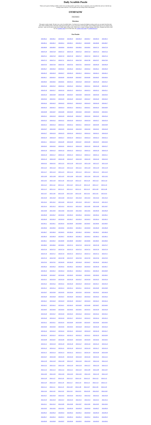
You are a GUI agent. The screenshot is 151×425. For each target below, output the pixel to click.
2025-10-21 (53, 202)
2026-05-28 (96, 81)
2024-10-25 (61, 395)
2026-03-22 (53, 120)
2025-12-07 (61, 176)
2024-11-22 (95, 378)
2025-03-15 (87, 318)
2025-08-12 (105, 236)
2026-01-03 (105, 159)
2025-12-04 (87, 176)
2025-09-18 (61, 219)
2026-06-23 (79, 69)
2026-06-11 (44, 77)
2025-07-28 (96, 245)
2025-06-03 (87, 275)
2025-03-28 (44, 314)
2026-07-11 (61, 60)
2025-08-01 (61, 245)
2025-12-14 (70, 172)
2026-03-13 (61, 124)
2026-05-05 (87, 94)
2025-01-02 (87, 357)
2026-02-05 (96, 142)
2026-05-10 (44, 94)
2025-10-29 (53, 197)
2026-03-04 (70, 129)
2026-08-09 (87, 43)
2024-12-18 (79, 365)
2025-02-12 (79, 335)
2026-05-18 (44, 90)
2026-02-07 (78, 142)
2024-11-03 (52, 391)
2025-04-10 (70, 305)
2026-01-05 (87, 159)
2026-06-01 (61, 81)
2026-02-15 (79, 137)
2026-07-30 (105, 47)
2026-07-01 (79, 64)
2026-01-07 (70, 159)
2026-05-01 (53, 99)
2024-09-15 (61, 417)
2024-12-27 (70, 361)
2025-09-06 (96, 223)
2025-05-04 (70, 292)
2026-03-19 (79, 120)
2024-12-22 (44, 365)
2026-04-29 (70, 99)
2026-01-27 (105, 146)
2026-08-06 (44, 47)
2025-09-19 (53, 219)
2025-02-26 (96, 326)
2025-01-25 (96, 344)
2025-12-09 (44, 176)
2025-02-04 (79, 339)
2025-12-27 (96, 163)
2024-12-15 (105, 365)
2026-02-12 (105, 137)
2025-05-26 (87, 279)
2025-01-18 (87, 348)
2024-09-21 (79, 412)
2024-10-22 (87, 395)
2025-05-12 (70, 288)
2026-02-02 (53, 146)
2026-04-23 (53, 103)
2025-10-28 (61, 197)
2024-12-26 (79, 361)
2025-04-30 (105, 292)
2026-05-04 (96, 94)
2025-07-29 (87, 245)
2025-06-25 (105, 262)
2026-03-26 (87, 116)
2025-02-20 (79, 331)
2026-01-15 (70, 155)
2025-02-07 (53, 339)
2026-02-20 (105, 133)
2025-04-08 (87, 305)
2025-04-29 (44, 296)
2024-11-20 (44, 382)
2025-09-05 (105, 223)
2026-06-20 (105, 69)
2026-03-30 (53, 116)
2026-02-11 (44, 142)
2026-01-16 (61, 155)
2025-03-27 (53, 314)
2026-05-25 (53, 86)
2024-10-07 (78, 404)
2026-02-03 (44, 146)
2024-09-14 (70, 417)
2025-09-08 (78, 223)
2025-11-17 (95, 185)
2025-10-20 (61, 202)
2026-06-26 (53, 69)
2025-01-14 (53, 352)
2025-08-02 (53, 245)
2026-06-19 (44, 73)
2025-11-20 (70, 185)
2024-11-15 (87, 382)
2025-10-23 (105, 197)
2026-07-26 (70, 51)
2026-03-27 (79, 116)
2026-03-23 (44, 120)
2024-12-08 (96, 369)
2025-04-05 (44, 309)
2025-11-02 (87, 193)
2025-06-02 (96, 275)
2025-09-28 (44, 215)
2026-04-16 (44, 107)
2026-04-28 (79, 99)
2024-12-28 (61, 361)
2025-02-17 (105, 331)
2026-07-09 (78, 60)
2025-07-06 (79, 258)
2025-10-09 (87, 206)
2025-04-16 (87, 301)
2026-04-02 (96, 112)
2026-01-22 (79, 150)
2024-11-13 (104, 382)
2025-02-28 (79, 326)
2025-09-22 (96, 215)
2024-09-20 (87, 412)
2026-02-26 (53, 133)
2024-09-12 (87, 417)
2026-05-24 (61, 86)
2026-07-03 (61, 64)
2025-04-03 (61, 309)
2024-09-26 (105, 408)
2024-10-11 (44, 404)
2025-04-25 (79, 296)
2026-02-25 (61, 133)
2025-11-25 (95, 180)
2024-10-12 (105, 399)
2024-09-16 (53, 417)
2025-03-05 (105, 322)
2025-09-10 (61, 223)
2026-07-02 (70, 64)
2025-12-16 (53, 172)
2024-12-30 (44, 361)
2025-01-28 (70, 344)
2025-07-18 (44, 253)
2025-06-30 (61, 262)
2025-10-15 (105, 202)
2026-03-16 (105, 120)
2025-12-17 (44, 172)
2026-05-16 (61, 90)
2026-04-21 (70, 103)
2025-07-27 (105, 245)
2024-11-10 (61, 387)
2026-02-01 (61, 146)
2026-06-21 (96, 69)
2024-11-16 (78, 382)
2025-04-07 (96, 305)
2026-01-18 (44, 155)
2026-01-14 (79, 155)
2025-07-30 (79, 245)
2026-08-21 (53, 38)
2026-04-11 (87, 107)
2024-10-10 (52, 404)
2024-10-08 (70, 404)
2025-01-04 (70, 357)
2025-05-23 (44, 283)
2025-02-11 (87, 335)
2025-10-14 (44, 206)
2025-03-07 (87, 322)
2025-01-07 (44, 357)
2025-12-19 (96, 167)
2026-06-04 (105, 77)
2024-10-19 (44, 399)
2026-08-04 (61, 47)
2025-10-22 (44, 202)
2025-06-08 (44, 275)
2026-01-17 (53, 155)
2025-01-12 (70, 352)
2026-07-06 (105, 60)
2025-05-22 (53, 283)
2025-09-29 (105, 210)
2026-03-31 (44, 116)
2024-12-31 (105, 357)
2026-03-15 (44, 124)
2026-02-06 (87, 142)
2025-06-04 (79, 275)
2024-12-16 (96, 365)
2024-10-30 (87, 391)
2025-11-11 (78, 189)
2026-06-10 (52, 77)
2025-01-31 (44, 344)
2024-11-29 (105, 374)
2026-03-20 (70, 120)
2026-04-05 (70, 112)
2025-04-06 (105, 305)
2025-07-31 (70, 245)
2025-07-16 (61, 253)
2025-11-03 (78, 193)
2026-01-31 (70, 146)
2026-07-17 (79, 56)
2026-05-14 (79, 90)
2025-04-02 (70, 309)
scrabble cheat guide (82, 28)
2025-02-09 (105, 335)
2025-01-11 (78, 352)
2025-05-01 (96, 292)
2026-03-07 (44, 129)
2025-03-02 (61, 326)
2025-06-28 (79, 262)
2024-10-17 (61, 399)
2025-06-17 (105, 266)
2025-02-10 (96, 335)
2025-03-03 (53, 326)
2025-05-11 (78, 288)
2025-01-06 (53, 357)
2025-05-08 (105, 288)
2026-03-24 (105, 116)
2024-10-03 (44, 408)
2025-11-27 (78, 180)
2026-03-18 (87, 120)
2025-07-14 (79, 253)
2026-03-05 (61, 129)
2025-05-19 (79, 283)
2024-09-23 (61, 412)
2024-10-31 (78, 391)
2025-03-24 (79, 314)
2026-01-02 (44, 163)
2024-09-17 (44, 417)
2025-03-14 (96, 318)
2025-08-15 (79, 236)
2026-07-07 (96, 60)
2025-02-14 (61, 335)
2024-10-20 (105, 395)
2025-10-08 (96, 206)
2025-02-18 (96, 331)
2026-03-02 (87, 129)
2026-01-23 (70, 150)
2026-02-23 (79, 133)
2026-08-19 (70, 38)
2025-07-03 (105, 258)
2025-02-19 (87, 331)
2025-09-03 (53, 228)
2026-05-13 (87, 90)
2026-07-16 (87, 56)
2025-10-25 (87, 197)
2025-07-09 (53, 258)
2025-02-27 (87, 326)
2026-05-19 (105, 86)
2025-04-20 (53, 301)
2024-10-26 (53, 395)
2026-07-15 (96, 56)
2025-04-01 (79, 309)
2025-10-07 (105, 206)
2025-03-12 (44, 322)
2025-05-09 (96, 288)
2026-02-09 (61, 142)
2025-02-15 (53, 335)
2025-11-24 (104, 180)
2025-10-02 (79, 210)
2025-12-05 (79, 176)
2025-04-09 (78, 305)
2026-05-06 (79, 94)
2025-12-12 (87, 172)
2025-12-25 (44, 167)
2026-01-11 (105, 155)
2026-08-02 (79, 47)
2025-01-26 (87, 344)
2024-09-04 (87, 421)
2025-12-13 (79, 172)
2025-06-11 (87, 271)
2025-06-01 (105, 275)
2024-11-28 (44, 378)
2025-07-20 (96, 249)
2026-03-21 (61, 120)
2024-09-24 (53, 412)
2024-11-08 (78, 387)
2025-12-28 (87, 163)
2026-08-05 (53, 47)
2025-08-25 (61, 232)
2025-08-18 (53, 236)
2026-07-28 (53, 51)
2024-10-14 (87, 399)
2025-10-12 (61, 206)
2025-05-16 (105, 283)
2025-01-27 (79, 344)
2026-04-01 (105, 112)
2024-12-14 (44, 369)
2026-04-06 (61, 112)
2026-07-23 (96, 51)
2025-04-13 (44, 305)
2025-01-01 (96, 357)
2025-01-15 (44, 352)
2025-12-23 (61, 167)
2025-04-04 (53, 309)
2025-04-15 (96, 301)
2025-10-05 (53, 210)
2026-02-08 (70, 142)
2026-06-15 (79, 73)
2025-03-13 (105, 318)
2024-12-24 (96, 361)
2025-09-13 (105, 219)
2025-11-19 (78, 185)
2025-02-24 (44, 331)
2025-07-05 (87, 258)
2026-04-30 (61, 99)
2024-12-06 (44, 374)
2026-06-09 (61, 77)
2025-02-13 (70, 335)
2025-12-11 (96, 172)
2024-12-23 (105, 361)
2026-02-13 (96, 137)
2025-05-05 (61, 292)
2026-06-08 (70, 77)
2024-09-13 (79, 417)
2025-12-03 (96, 176)
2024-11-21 (104, 378)
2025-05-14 (53, 288)
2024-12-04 (61, 374)
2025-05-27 (79, 279)
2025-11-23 (44, 185)
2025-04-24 (87, 296)
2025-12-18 (105, 167)
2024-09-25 (44, 412)
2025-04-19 (61, 301)
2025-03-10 (61, 322)
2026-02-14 (87, 137)
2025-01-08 (105, 352)
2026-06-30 (87, 64)
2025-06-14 (61, 271)
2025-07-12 (96, 253)
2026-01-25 (53, 150)
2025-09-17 (70, 219)
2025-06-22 (61, 266)
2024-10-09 (61, 404)
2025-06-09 (105, 271)
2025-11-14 (52, 189)
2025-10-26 (79, 197)
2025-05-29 (61, 279)
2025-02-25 (105, 326)
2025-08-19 (44, 236)
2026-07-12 (53, 60)
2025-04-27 (61, 296)
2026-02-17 (61, 137)
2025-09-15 (87, 219)
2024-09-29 (79, 408)
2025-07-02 (44, 262)
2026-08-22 (44, 38)
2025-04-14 (105, 301)
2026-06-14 (87, 73)
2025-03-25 (70, 314)
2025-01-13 (61, 352)
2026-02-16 (70, 137)
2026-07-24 (87, 51)
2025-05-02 (87, 292)
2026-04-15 (53, 107)
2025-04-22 (105, 296)
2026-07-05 (44, 64)
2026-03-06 (53, 129)
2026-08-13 (53, 43)
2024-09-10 (105, 417)
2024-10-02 (53, 408)
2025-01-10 (87, 352)
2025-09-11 (52, 223)
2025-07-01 (53, 262)
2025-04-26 (70, 296)
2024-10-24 (70, 395)
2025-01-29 (61, 344)
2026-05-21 (87, 86)
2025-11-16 (104, 185)
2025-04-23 (96, 296)
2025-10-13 (53, 206)
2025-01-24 (105, 344)
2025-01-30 (53, 344)
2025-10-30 (44, 197)
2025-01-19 (79, 348)
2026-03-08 (105, 124)
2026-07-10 (70, 60)
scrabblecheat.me (92, 28)
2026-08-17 (87, 38)
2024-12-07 (105, 369)
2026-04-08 (44, 112)
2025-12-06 (70, 176)
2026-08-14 (44, 43)
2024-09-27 (96, 408)
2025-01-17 (96, 348)
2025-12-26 (105, 163)
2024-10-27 (44, 395)
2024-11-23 (87, 378)
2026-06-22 (87, 69)
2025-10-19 (70, 202)
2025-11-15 (44, 189)
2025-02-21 (70, 331)
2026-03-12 (70, 124)
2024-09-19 (96, 412)
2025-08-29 (96, 228)
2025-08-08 (70, 241)
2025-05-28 (70, 279)
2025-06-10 (96, 271)
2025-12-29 (79, 163)
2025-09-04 (44, 228)
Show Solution (75, 16)
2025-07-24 (61, 249)
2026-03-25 (96, 116)
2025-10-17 (87, 202)
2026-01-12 (96, 155)
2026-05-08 (61, 94)
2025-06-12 (79, 271)
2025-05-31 (44, 279)
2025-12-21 (79, 167)
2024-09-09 (44, 421)
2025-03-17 (70, 318)
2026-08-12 (61, 43)
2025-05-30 (53, 279)
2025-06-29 (70, 262)
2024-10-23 (79, 395)
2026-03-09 (96, 124)
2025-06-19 (87, 266)
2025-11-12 (70, 189)
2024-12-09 (87, 369)
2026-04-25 (105, 99)
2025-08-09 (61, 241)
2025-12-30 (70, 163)
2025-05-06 (53, 292)
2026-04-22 (61, 103)
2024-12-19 (70, 365)
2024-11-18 (61, 382)
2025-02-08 (44, 339)
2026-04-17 (105, 103)
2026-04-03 (87, 112)
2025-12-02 (105, 176)
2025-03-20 (44, 318)
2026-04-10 (96, 107)
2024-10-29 (96, 391)
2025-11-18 (87, 185)
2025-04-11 (61, 305)
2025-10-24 (96, 197)
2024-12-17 (87, 365)
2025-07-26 (44, 249)
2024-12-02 (79, 374)
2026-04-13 (70, 107)
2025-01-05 (61, 357)
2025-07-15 (70, 253)
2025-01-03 (79, 357)
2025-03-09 (70, 322)
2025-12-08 (53, 176)
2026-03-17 (96, 120)
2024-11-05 (104, 387)
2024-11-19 (52, 382)
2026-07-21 (44, 56)
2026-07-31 (96, 47)
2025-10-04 (61, 210)
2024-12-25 (87, 361)
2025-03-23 (87, 314)
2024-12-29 (53, 361)
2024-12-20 (61, 365)
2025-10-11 (70, 206)
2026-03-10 (87, 124)
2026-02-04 (105, 142)
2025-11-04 (70, 193)
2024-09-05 (79, 421)
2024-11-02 (61, 391)
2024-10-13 (96, 399)
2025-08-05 (96, 241)
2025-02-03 (87, 339)
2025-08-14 (87, 236)
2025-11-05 (61, 193)
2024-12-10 (78, 369)
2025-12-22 (70, 167)
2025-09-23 (87, 215)
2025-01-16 (105, 348)
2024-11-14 (95, 382)
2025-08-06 (87, 241)
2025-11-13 (61, 189)
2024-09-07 (61, 421)
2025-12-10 (105, 172)
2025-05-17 (96, 283)
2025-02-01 (105, 339)
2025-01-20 (70, 348)
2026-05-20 (96, 86)
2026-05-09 (53, 94)
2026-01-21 (87, 150)
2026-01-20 (96, 150)
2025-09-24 (79, 215)
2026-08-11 (70, 43)
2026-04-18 (96, 103)
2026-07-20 (53, 56)
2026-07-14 (105, 56)
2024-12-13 (53, 369)
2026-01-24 (61, 150)
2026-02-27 (44, 133)
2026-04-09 (105, 107)
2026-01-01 (53, 163)
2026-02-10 (52, 142)
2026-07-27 (61, 51)
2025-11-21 (61, 185)
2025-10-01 (87, 210)
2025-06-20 (79, 266)
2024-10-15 (79, 399)
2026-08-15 (105, 38)
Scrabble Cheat (61, 28)
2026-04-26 (96, 99)
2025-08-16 (70, 236)
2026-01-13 (87, 155)
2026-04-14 (61, 107)
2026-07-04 (53, 64)
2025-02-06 (61, 339)
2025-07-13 (87, 253)
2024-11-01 (70, 391)
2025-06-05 (70, 275)
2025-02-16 (44, 335)
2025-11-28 (70, 180)
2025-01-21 (61, 348)
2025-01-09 (96, 352)
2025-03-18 (61, 318)
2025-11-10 (87, 189)
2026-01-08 (61, 159)
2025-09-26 (61, 215)
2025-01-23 (44, 348)
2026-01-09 (53, 159)
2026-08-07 (105, 43)
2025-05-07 (44, 292)
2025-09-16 (79, 219)
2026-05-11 (105, 90)
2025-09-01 (70, 228)
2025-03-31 (87, 309)
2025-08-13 (96, 236)
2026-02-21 (96, 133)
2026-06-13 (96, 73)
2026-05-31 (70, 81)
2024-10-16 (70, 399)
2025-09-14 (96, 219)
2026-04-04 (79, 112)
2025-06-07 (53, 275)
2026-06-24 (70, 69)
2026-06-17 (61, 73)
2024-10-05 (96, 404)
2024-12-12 (61, 369)
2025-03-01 (70, 326)
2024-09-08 (53, 421)
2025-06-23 (53, 266)
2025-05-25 (96, 279)
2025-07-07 (70, 258)
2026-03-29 (61, 116)
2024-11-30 (96, 374)
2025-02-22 (61, 331)
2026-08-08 (96, 43)
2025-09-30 (96, 210)
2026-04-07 (53, 112)
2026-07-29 (44, 51)
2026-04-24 (44, 103)
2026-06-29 (96, 64)
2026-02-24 (70, 133)
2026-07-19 (61, 56)
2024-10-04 (105, 404)
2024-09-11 (96, 417)
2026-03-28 (70, 116)
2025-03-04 (44, 326)
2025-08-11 (44, 241)
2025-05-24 (105, 279)
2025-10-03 (70, 210)
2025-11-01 (95, 193)
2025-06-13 (70, 271)
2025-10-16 (96, 202)
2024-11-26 (61, 378)
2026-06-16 (70, 73)
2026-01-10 (44, 159)
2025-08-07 (78, 241)
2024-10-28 (104, 391)
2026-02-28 (105, 129)
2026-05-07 (70, 94)
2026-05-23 (70, 86)
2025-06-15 (53, 271)
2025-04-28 (53, 296)
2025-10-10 (78, 206)
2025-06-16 (44, 271)
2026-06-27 (44, 69)
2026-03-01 (96, 129)
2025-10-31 (104, 193)
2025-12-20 (87, 167)
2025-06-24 (44, 266)
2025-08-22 (87, 232)
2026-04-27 (87, 99)
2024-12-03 (70, 374)
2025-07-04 (96, 258)
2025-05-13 (61, 288)
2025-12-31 (61, 163)
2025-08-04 (105, 241)
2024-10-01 (61, 408)
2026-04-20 (79, 103)
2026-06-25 (61, 69)
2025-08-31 (79, 228)
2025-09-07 (87, 223)
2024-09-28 (87, 408)
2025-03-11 (52, 322)
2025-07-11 (105, 253)
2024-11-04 (44, 391)
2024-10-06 (87, 404)
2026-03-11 (78, 124)
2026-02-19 (44, 137)
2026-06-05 (96, 77)
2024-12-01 (87, 374)
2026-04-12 (79, 107)
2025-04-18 (70, 301)
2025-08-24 (70, 232)
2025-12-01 (44, 180)
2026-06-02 (53, 81)
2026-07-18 (70, 56)
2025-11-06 (52, 193)
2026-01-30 (79, 146)
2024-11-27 (52, 378)
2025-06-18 (96, 266)
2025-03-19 (53, 318)
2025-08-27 (44, 232)
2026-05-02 (44, 99)
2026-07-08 (87, 60)
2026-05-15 (70, 90)
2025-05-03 (79, 292)
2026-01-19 (105, 150)
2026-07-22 (105, 51)
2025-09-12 (44, 223)
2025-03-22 (96, 314)
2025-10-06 (44, 210)
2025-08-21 (96, 232)
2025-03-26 (61, 314)
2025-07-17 (53, 253)
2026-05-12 (96, 90)
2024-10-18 (53, 399)
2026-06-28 (105, 64)
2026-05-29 (87, 81)
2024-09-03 (96, 421)
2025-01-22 (53, 348)
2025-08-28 (105, 228)
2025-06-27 (87, 262)
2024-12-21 (53, 365)
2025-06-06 (61, 275)
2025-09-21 (105, 215)
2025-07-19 (105, 249)
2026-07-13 (44, 60)
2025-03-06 (96, 322)
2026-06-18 (53, 73)
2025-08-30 (87, 228)
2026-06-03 (44, 81)
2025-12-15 (61, 172)
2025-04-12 (53, 305)
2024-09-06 (70, 421)
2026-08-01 (87, 47)
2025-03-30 (96, 309)
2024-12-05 (53, 374)
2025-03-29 (105, 309)
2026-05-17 (53, 90)
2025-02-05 (70, 339)
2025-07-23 (70, 249)
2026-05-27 (105, 81)
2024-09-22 (70, 412)
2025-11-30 (52, 180)
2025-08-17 (61, 236)
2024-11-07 (87, 387)
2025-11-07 (44, 193)
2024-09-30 (70, 408)
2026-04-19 (87, 103)
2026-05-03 (105, 94)
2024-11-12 (44, 387)
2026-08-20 (61, 38)
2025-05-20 (70, 283)
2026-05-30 (79, 81)
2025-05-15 (44, 288)
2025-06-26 (96, 262)
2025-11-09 (95, 189)
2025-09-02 (61, 228)
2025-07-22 (79, 249)
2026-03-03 (79, 129)
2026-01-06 (79, 159)
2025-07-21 (87, 249)
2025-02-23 (53, 331)
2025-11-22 (52, 185)
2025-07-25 (53, 249)
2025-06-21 (70, 266)
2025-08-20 (105, 232)
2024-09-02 (105, 421)
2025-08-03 (44, 245)
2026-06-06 (87, 77)
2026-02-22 (87, 133)
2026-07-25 (79, 51)
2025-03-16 (79, 318)
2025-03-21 (105, 314)
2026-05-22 (79, 86)
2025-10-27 (70, 197)
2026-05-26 (44, 86)
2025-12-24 (53, 167)
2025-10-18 (79, 202)
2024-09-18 (105, 412)
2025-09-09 (70, 223)
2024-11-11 (52, 387)
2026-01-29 (87, 146)
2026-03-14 (53, 124)
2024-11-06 (95, 387)
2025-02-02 (96, 339)
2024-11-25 (70, 378)
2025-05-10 (87, 288)
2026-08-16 (96, 38)
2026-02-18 (53, 137)
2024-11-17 (70, 382)
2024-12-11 (70, 369)
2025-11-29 (61, 180)
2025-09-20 (44, 219)
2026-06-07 (78, 77)
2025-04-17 (79, 301)
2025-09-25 (70, 215)
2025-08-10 (52, 241)
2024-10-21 (96, 395)
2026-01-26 (44, 150)
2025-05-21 (61, 283)
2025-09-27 (53, 215)
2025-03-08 (78, 322)
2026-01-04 (96, 159)
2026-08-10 (78, 43)
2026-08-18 (79, 38)
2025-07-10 (44, 258)
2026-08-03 (70, 47)
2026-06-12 (105, 73)
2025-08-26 (53, 232)
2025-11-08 (104, 189)
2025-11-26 (87, 180)
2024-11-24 (78, 378)
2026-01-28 (96, 146)
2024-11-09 (70, 387)
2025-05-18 (87, 283)
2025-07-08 (61, 258)
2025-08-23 (79, 232)
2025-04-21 (44, 301)
